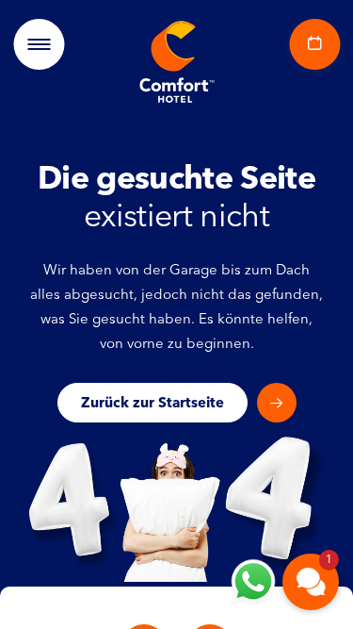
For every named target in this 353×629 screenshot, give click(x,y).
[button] (310, 582)
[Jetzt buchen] (310, 44)
